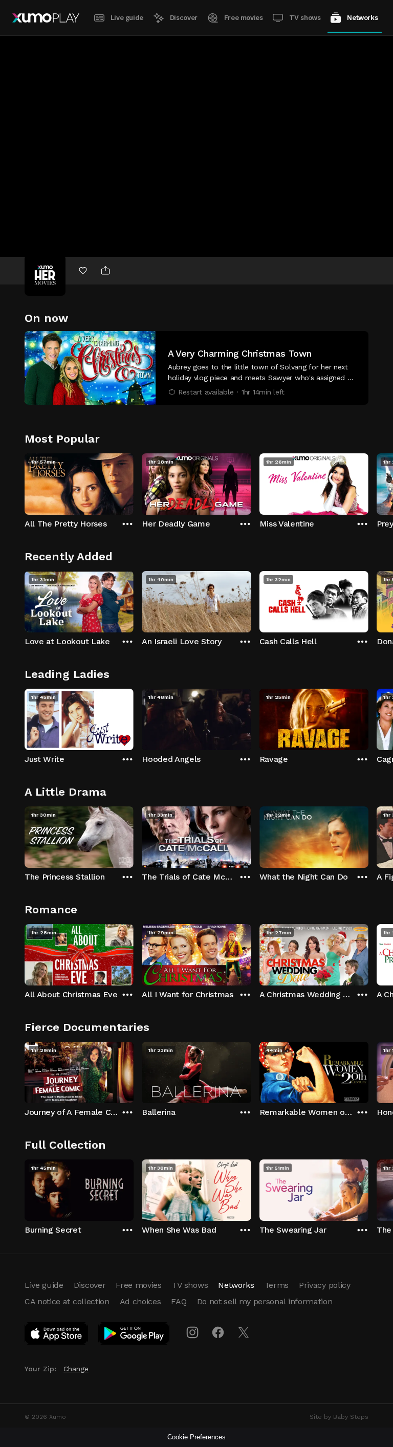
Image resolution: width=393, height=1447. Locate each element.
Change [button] (76, 1369)
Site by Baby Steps (339, 1416)
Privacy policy (325, 1285)
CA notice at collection (67, 1301)
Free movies (243, 17)
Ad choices (140, 1301)
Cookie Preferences (196, 1437)
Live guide (127, 17)
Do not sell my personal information (265, 1301)
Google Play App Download (134, 1335)
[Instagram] (192, 1332)
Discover (184, 17)
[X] (243, 1332)
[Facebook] (218, 1332)
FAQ (178, 1301)
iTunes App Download (57, 1335)
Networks (362, 17)
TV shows (304, 17)
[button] (196, 368)
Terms (277, 1285)
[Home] (45, 18)
